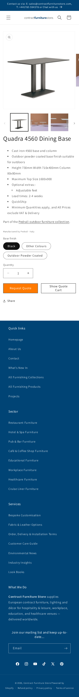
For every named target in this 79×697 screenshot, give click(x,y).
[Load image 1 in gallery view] (19, 122)
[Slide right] (74, 123)
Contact (13, 358)
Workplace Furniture (22, 470)
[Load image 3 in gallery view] (59, 122)
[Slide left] (4, 123)
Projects (14, 396)
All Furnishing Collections (26, 377)
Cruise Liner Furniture (23, 489)
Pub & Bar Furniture (21, 441)
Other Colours (36, 246)
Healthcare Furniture (22, 479)
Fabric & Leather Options (25, 525)
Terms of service (65, 688)
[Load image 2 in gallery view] (39, 122)
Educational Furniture (23, 460)
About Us (14, 349)
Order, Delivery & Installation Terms (32, 534)
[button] (8, 17)
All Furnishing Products (24, 387)
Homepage (15, 339)
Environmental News (22, 553)
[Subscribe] (65, 648)
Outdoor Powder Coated (25, 255)
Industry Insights (20, 562)
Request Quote (20, 288)
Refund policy (25, 688)
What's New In (18, 368)
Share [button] (11, 301)
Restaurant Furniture (22, 423)
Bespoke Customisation (24, 515)
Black (11, 246)
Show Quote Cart (59, 288)
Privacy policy (44, 688)
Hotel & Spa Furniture (23, 432)
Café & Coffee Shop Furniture (28, 451)
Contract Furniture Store (37, 683)
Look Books (16, 572)
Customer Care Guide (22, 543)
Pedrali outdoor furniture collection (44, 222)
